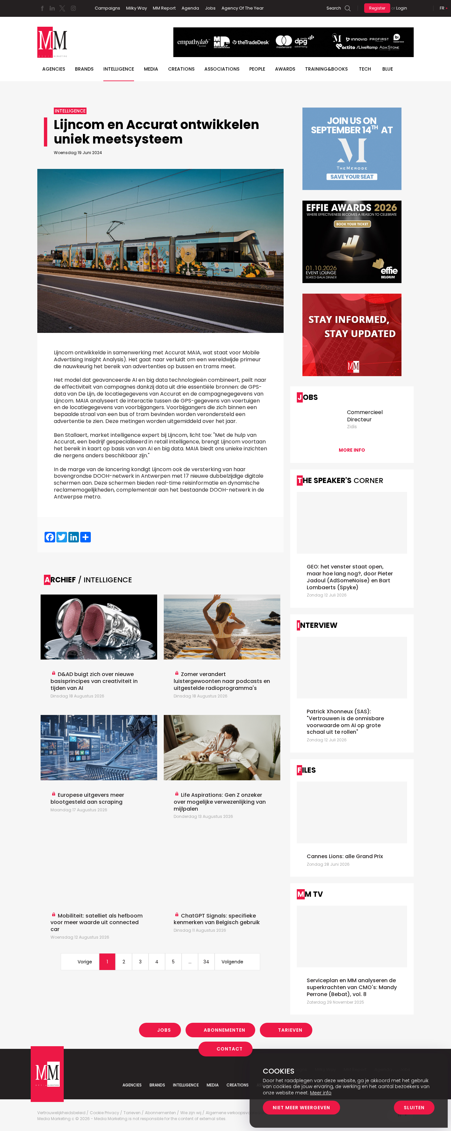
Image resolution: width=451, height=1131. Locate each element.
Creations (181, 69)
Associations (221, 69)
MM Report (164, 8)
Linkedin (52, 8)
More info (352, 450)
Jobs (210, 8)
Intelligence (118, 69)
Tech (365, 69)
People (257, 69)
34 (206, 961)
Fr (442, 8)
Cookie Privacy (104, 1112)
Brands (84, 69)
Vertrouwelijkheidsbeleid (61, 1112)
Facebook (42, 8)
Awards (285, 69)
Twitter (62, 8)
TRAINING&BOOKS (326, 69)
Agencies (53, 69)
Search (334, 8)
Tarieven (290, 1030)
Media (151, 69)
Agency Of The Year (243, 8)
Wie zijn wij (190, 1112)
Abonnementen (224, 1030)
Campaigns (107, 8)
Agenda (190, 8)
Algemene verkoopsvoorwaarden (239, 1112)
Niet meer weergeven (301, 1107)
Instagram (73, 8)
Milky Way (136, 8)
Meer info (320, 1092)
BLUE (387, 69)
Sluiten (414, 1107)
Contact (230, 1049)
